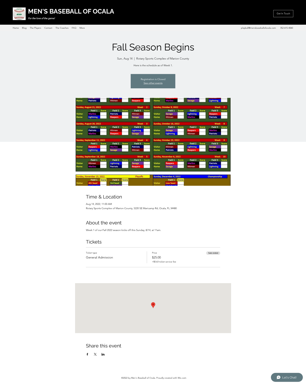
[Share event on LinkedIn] (103, 354)
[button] (283, 13)
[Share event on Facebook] (87, 354)
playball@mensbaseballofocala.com (258, 27)
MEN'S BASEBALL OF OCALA (71, 11)
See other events (153, 83)
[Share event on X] (95, 354)
